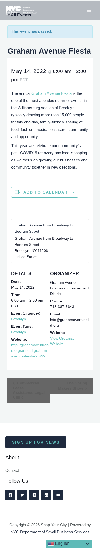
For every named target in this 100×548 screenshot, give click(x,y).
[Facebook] (10, 495)
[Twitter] (22, 495)
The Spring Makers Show (72, 386)
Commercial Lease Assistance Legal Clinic (29, 390)
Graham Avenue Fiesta (51, 93)
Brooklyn (18, 319)
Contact (12, 470)
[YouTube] (58, 495)
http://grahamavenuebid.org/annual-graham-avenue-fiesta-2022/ (30, 350)
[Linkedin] (46, 495)
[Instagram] (34, 495)
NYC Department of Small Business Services (50, 532)
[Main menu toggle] (89, 10)
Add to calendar (45, 192)
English (61, 543)
